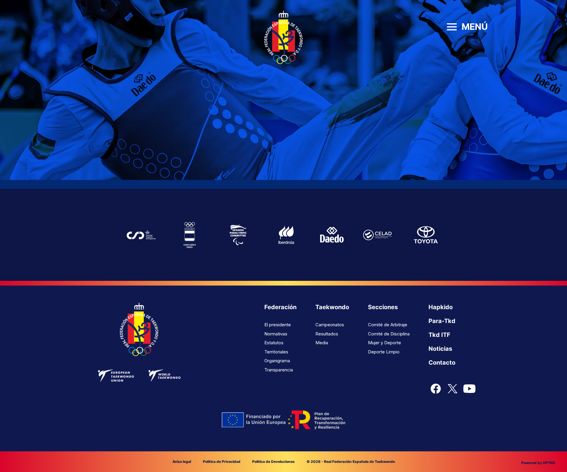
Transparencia (278, 370)
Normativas (275, 334)
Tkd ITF (439, 334)
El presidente (277, 324)
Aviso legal (181, 461)
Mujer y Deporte (384, 342)
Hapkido (440, 307)
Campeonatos (329, 324)
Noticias (440, 348)
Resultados (326, 334)
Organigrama (277, 360)
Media (321, 342)
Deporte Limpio (384, 352)
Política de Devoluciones (273, 461)
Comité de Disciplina (389, 334)
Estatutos (274, 342)
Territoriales (276, 352)
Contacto (441, 362)
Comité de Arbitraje (387, 324)
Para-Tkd (441, 320)
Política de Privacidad (221, 461)
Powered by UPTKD (538, 462)
